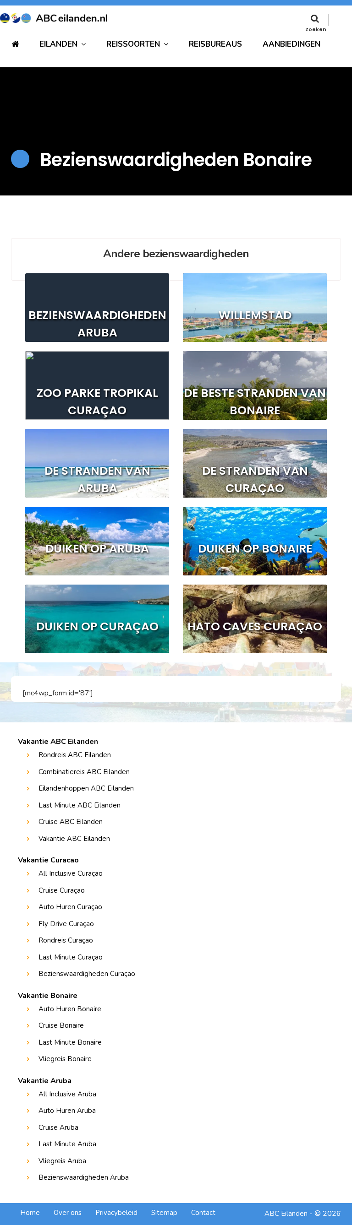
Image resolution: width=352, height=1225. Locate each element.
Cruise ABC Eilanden (70, 821)
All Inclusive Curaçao (70, 873)
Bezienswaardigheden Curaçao (86, 973)
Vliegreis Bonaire (65, 1058)
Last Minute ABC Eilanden (79, 805)
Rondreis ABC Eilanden (74, 754)
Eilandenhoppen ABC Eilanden (86, 788)
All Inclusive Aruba (67, 1094)
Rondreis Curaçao (65, 940)
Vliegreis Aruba (62, 1160)
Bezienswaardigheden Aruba (83, 1177)
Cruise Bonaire (61, 1025)
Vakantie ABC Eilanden (74, 838)
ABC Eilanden (286, 1213)
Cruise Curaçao (61, 890)
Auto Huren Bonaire (69, 1009)
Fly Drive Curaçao (66, 923)
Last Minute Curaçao (70, 957)
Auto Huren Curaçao (70, 906)
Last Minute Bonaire (70, 1042)
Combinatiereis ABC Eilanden (84, 771)
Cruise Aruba (58, 1127)
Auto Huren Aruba (67, 1110)
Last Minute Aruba (67, 1144)
